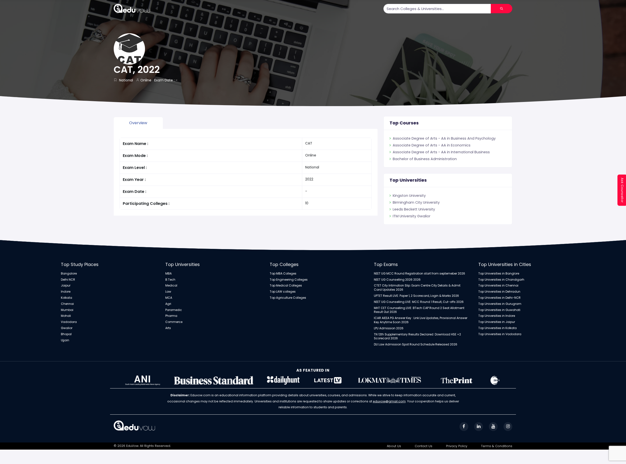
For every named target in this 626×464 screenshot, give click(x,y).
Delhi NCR (68, 280)
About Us (394, 446)
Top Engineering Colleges (289, 280)
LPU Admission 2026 (388, 328)
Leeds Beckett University (414, 216)
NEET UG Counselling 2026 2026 (397, 280)
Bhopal (66, 334)
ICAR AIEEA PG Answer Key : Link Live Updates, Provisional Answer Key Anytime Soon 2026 (420, 320)
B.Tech (170, 280)
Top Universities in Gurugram (499, 304)
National (126, 80)
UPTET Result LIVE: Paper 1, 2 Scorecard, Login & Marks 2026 (416, 296)
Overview (138, 123)
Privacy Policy (456, 446)
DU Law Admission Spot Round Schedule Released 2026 (415, 344)
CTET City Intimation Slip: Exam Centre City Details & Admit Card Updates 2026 (417, 288)
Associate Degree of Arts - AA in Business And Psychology (444, 145)
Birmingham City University (416, 209)
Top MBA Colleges (283, 274)
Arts (168, 328)
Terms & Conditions (496, 446)
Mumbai (67, 310)
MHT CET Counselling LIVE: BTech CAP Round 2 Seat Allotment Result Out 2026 (419, 310)
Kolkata (66, 298)
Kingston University (409, 202)
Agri (168, 304)
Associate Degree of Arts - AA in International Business (441, 158)
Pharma (171, 316)
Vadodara (69, 322)
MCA (168, 298)
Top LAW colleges (283, 292)
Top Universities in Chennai (498, 285)
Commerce (173, 322)
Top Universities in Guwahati (499, 310)
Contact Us (423, 446)
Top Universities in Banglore (498, 274)
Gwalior (66, 328)
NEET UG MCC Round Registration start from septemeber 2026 (419, 274)
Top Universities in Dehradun (499, 292)
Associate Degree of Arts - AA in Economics (431, 152)
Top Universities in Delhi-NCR (499, 298)
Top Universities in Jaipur (496, 322)
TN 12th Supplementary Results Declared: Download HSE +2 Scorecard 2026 (417, 336)
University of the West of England (422, 195)
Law (168, 292)
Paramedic (173, 310)
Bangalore (69, 274)
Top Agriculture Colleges (288, 298)
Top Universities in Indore (496, 316)
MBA (168, 274)
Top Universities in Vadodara (499, 334)
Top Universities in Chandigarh (501, 280)
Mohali (66, 316)
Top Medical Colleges (286, 285)
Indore (65, 292)
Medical (171, 285)
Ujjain (65, 340)
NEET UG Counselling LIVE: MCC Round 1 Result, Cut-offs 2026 (419, 302)
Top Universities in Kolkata (497, 328)
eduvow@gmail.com (389, 401)
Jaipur (65, 285)
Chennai (67, 304)
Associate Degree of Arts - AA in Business (429, 138)
